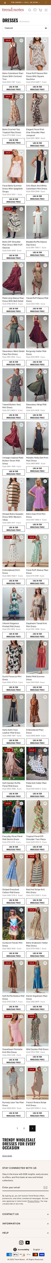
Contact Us (25, 1214)
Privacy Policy (33, 1201)
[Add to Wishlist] (21, 40)
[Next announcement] (45, 2)
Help (25, 1233)
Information (25, 1223)
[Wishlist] (35, 10)
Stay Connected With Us (19, 1168)
